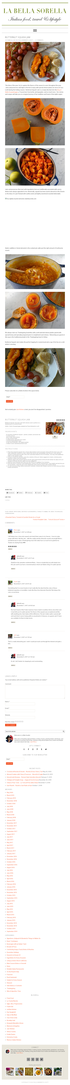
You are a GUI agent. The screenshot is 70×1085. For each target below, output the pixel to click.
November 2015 (12, 892)
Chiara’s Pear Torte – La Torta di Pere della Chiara (22, 782)
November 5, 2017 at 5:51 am (23, 584)
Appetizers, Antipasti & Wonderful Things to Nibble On (32, 511)
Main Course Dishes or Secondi (16, 963)
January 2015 (11, 920)
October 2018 (11, 803)
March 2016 (10, 881)
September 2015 (12, 898)
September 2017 (12, 831)
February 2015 (11, 917)
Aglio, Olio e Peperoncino (14, 1004)
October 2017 (11, 828)
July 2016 (10, 870)
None (8, 966)
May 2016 (10, 876)
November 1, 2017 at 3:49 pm (23, 532)
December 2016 (12, 856)
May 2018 (10, 812)
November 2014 (12, 926)
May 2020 (10, 792)
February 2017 (11, 851)
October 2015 (11, 895)
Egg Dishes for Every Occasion (16, 958)
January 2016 (11, 887)
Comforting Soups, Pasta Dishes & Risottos (20, 949)
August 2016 (11, 867)
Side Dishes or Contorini (14, 985)
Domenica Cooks (12, 1037)
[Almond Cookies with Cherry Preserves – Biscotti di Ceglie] (19, 1072)
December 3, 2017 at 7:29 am (23, 637)
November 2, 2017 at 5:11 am (25, 558)
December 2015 (12, 890)
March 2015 (10, 915)
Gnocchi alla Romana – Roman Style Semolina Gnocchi (24, 777)
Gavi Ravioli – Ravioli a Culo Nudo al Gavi (19, 785)
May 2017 (10, 842)
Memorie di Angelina (13, 1026)
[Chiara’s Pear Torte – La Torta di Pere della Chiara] (48, 1072)
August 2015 (11, 901)
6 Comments (39, 40)
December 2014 (12, 923)
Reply (10, 549)
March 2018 (10, 815)
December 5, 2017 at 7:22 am (26, 657)
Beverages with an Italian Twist (16, 944)
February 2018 (11, 817)
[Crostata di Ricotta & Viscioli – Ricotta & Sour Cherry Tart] (10, 1072)
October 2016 (11, 862)
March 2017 (10, 848)
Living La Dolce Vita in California (17, 960)
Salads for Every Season (14, 980)
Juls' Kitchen (11, 1029)
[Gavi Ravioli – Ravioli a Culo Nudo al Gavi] (58, 1072)
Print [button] (55, 438)
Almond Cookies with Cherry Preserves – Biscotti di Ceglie (25, 774)
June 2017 (10, 840)
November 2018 (12, 801)
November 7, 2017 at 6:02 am (26, 605)
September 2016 (12, 865)
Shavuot (9, 983)
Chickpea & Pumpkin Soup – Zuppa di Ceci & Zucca (23, 780)
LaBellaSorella (35, 13)
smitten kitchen (11, 1009)
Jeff (15, 635)
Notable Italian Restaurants (15, 969)
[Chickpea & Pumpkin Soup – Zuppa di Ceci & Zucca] (39, 1072)
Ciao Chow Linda (12, 1018)
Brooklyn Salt (11, 1020)
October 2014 (11, 928)
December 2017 (12, 823)
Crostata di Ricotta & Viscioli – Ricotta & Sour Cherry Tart (25, 771)
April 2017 (10, 845)
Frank (15, 581)
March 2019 (10, 795)
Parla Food (10, 998)
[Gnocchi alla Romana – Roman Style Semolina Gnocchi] (29, 1072)
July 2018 (10, 806)
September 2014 (12, 931)
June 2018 (10, 809)
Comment (8, 684)
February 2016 (11, 884)
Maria (15, 530)
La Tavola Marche (12, 1001)
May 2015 (10, 909)
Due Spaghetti (11, 1012)
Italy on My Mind (12, 1015)
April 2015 (10, 912)
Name (7, 701)
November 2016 (12, 859)
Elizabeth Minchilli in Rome (15, 1023)
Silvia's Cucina (11, 1031)
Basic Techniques (57, 511)
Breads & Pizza (11, 947)
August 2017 (11, 834)
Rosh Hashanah (12, 977)
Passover (10, 974)
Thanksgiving (9, 513)
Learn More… (33, 742)
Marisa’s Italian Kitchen (14, 1040)
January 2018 (11, 820)
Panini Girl (10, 1006)
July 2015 (10, 903)
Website (7, 715)
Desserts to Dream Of (13, 955)
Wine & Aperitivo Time (14, 991)
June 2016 (10, 873)
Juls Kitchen (20, 409)
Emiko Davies (11, 1034)
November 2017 (12, 826)
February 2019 (11, 798)
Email (7, 708)
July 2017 (10, 837)
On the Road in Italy (13, 972)
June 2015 (10, 906)
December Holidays (13, 952)
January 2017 (11, 853)
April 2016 (10, 878)
